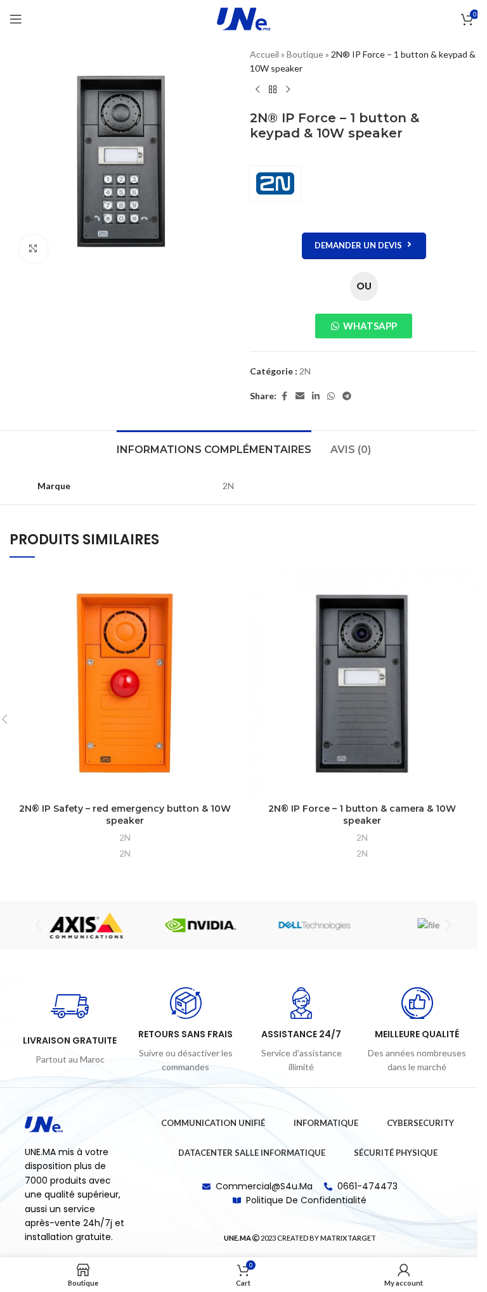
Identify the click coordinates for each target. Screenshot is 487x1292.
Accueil (260, 54)
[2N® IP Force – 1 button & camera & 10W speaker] (357, 682)
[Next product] (283, 90)
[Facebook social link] (279, 396)
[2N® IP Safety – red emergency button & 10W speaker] (120, 682)
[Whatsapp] (442, 1230)
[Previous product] (253, 90)
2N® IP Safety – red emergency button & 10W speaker (120, 815)
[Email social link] (295, 396)
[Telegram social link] (342, 396)
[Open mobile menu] (16, 19)
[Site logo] (239, 18)
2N (300, 371)
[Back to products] (268, 90)
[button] (34, 925)
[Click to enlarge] (33, 243)
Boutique (300, 54)
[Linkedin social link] (311, 396)
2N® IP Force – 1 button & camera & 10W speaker (357, 815)
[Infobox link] (65, 1027)
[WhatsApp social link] (326, 396)
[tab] (209, 448)
